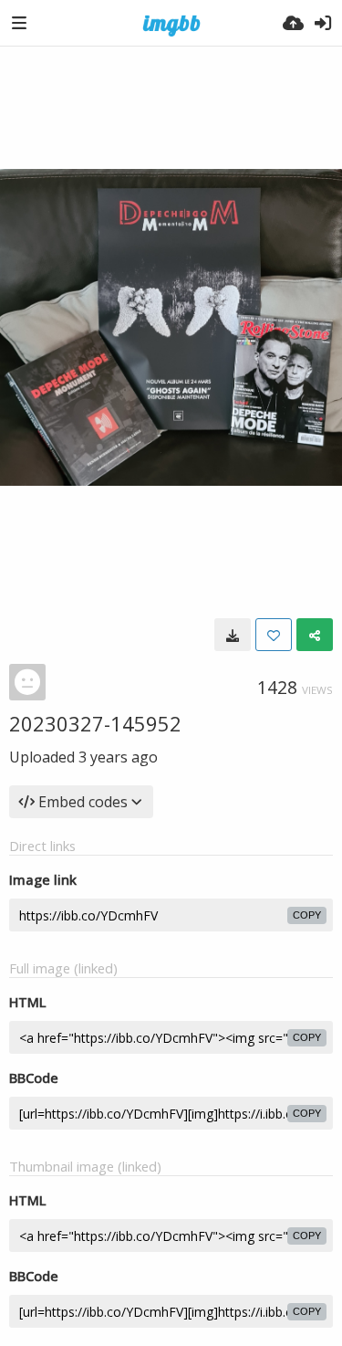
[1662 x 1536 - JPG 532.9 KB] (232, 634)
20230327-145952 (95, 723)
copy (307, 915)
